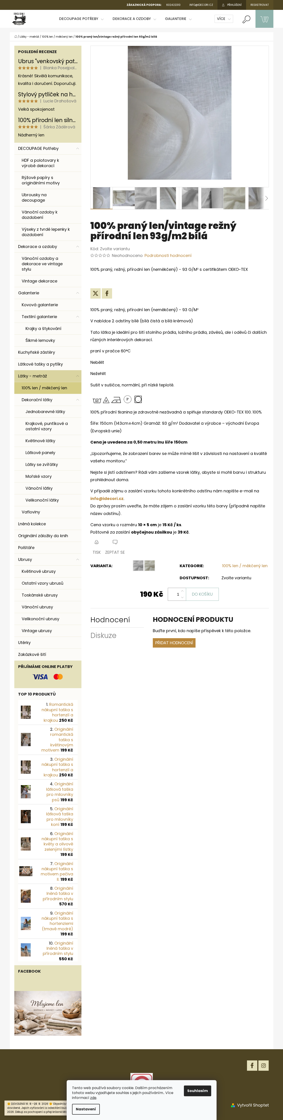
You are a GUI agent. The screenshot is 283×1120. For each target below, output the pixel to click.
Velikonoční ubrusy (40, 619)
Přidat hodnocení (174, 643)
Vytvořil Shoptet (253, 1105)
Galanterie (28, 293)
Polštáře (26, 547)
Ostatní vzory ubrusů (42, 583)
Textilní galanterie (39, 316)
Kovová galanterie (40, 305)
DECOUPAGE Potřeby (38, 148)
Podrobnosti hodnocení (168, 255)
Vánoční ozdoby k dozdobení (39, 214)
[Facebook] (107, 293)
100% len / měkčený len (44, 388)
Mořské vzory (39, 476)
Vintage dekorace (39, 281)
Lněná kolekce (32, 524)
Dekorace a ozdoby (37, 246)
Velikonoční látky (42, 500)
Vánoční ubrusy (37, 607)
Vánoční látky (39, 488)
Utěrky (24, 642)
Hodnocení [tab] (110, 620)
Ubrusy (25, 559)
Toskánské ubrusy (40, 595)
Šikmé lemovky (40, 340)
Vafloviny (31, 512)
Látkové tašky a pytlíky (40, 364)
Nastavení (86, 1109)
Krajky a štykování (43, 328)
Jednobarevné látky (45, 411)
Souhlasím (197, 1090)
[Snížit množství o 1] (182, 597)
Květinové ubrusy (39, 571)
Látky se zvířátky (42, 464)
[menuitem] (81, 19)
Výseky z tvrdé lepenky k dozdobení (46, 231)
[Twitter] (95, 293)
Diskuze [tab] (103, 635)
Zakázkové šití (32, 654)
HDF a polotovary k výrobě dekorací (40, 162)
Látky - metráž (32, 376)
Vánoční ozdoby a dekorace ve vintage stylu (42, 264)
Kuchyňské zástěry (36, 352)
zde (93, 1097)
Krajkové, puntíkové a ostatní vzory (47, 426)
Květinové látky (40, 441)
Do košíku (202, 594)
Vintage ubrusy (37, 630)
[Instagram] (263, 1065)
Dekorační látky (37, 400)
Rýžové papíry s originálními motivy (41, 180)
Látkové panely (40, 452)
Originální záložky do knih (43, 535)
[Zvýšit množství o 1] (182, 591)
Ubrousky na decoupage (34, 197)
